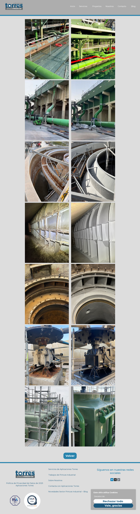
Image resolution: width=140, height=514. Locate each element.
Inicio (72, 6)
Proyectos (96, 6)
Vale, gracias (113, 505)
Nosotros (110, 6)
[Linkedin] (111, 479)
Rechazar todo (113, 501)
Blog (133, 6)
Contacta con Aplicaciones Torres (63, 486)
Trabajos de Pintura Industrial (62, 475)
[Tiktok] (118, 479)
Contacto (122, 6)
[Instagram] (115, 479)
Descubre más (99, 496)
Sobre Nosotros (55, 480)
